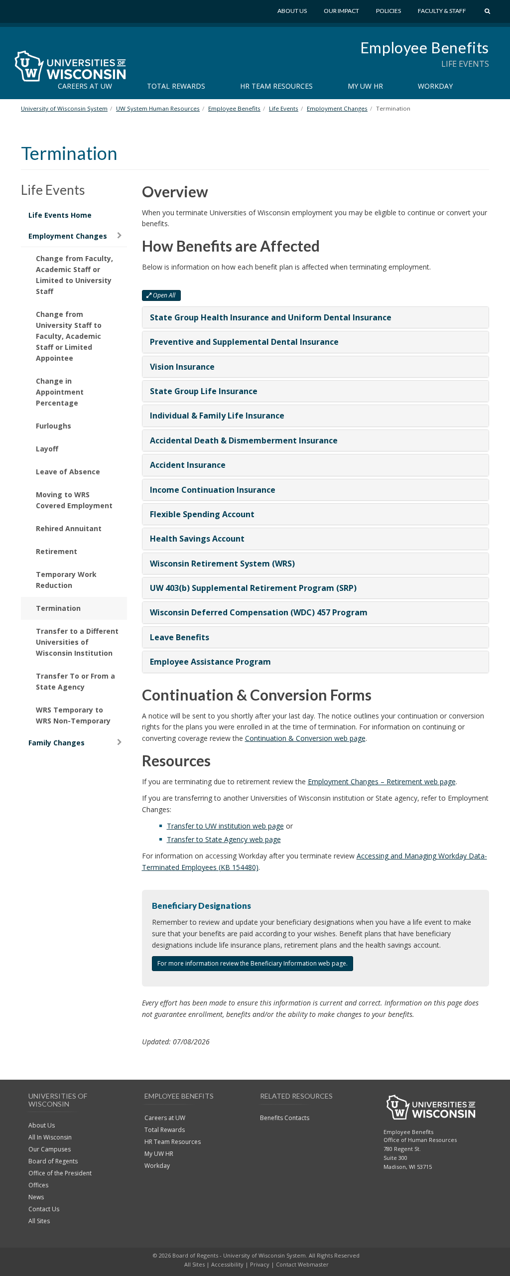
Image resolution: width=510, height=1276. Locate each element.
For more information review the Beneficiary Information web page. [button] (252, 963)
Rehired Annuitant (69, 528)
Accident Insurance (188, 464)
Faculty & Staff (442, 10)
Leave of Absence (68, 471)
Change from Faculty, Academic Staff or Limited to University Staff (74, 275)
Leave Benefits (179, 637)
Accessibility (227, 1264)
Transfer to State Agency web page (224, 839)
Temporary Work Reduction (66, 579)
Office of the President (60, 1173)
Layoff (47, 448)
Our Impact (341, 10)
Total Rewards (176, 86)
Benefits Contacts (284, 1118)
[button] (161, 295)
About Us (292, 10)
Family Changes (56, 742)
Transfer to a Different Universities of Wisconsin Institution (77, 642)
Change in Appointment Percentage (60, 392)
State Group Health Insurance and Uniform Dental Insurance (270, 317)
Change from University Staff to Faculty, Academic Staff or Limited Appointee (69, 336)
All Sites (39, 1221)
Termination (58, 608)
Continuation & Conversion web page (305, 738)
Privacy (259, 1264)
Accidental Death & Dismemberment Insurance (244, 440)
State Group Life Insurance (203, 391)
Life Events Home (60, 215)
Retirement (56, 551)
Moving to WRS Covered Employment (74, 500)
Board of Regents (53, 1161)
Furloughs (53, 425)
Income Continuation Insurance (212, 489)
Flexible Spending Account (202, 514)
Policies (388, 10)
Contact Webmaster (302, 1264)
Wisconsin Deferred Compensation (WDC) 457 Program (259, 612)
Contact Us (43, 1209)
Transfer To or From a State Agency (75, 681)
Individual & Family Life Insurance (217, 415)
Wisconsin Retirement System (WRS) (222, 563)
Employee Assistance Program (210, 661)
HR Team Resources (276, 86)
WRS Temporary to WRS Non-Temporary (73, 715)
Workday (435, 86)
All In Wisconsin (50, 1137)
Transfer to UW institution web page (225, 826)
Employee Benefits (424, 47)
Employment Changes (67, 236)
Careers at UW (85, 86)
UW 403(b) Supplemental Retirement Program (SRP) (253, 587)
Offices (38, 1185)
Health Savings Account (197, 538)
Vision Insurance (182, 366)
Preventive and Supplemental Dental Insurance (244, 341)
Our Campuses (49, 1149)
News (36, 1197)
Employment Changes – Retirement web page (382, 781)
